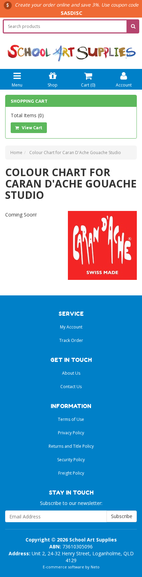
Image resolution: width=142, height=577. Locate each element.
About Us (71, 373)
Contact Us (71, 386)
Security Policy (71, 460)
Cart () (88, 85)
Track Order (71, 340)
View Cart (31, 127)
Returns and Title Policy (71, 446)
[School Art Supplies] (71, 48)
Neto (95, 566)
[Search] (133, 26)
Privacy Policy (71, 433)
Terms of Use (71, 419)
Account (124, 85)
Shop (53, 85)
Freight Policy (71, 473)
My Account (71, 327)
